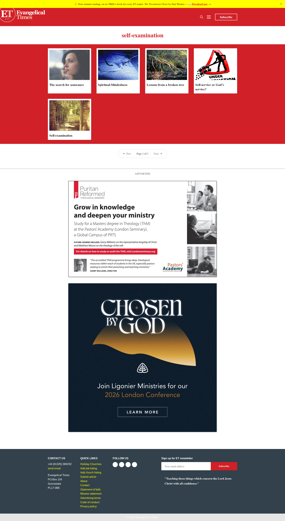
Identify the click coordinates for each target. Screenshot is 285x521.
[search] (201, 17)
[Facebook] (115, 464)
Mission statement (90, 493)
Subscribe (226, 17)
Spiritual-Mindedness (112, 84)
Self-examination (60, 135)
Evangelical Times (147, 517)
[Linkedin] (134, 464)
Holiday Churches (90, 464)
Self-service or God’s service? (209, 86)
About (83, 481)
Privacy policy (88, 506)
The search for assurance (66, 84)
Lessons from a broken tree (165, 84)
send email (54, 468)
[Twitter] (121, 464)
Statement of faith (90, 489)
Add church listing (90, 472)
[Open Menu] (209, 17)
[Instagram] (128, 464)
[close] (281, 4)
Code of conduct (89, 502)
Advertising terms (90, 498)
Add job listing (88, 468)
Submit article (88, 476)
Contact (84, 485)
